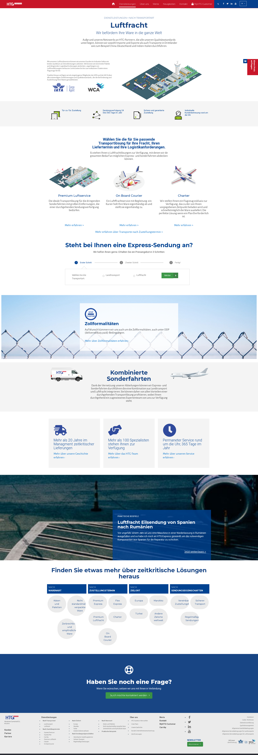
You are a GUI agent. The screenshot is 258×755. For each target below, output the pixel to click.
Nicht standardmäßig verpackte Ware (114, 726)
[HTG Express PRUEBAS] (14, 4)
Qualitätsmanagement (247, 725)
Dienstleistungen (49, 717)
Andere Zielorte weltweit (81, 731)
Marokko (76, 726)
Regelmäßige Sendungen (81, 741)
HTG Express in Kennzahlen (139, 720)
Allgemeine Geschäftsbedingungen (243, 728)
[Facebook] (223, 4)
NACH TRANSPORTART (141, 18)
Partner (7, 733)
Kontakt (163, 721)
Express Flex (47, 735)
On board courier (49, 744)
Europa (76, 724)
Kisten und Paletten (109, 724)
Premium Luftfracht (50, 739)
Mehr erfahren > (74, 225)
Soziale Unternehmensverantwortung (142, 731)
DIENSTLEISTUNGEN (115, 18)
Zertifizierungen (136, 734)
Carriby (46, 737)
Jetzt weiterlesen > (195, 551)
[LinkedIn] (231, 4)
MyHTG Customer (168, 724)
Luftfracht (141, 275)
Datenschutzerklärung (247, 722)
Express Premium (49, 732)
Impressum (250, 717)
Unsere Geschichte (136, 727)
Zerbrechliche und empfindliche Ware (114, 728)
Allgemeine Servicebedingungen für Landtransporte (238, 731)
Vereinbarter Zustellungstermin (83, 737)
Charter (46, 741)
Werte (162, 717)
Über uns (134, 717)
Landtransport (113, 275)
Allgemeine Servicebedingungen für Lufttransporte (238, 734)
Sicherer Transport (79, 739)
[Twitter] (227, 4)
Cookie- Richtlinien (248, 720)
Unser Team (134, 724)
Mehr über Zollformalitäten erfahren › (107, 340)
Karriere (8, 737)
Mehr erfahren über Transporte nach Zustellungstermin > (129, 231)
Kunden (7, 730)
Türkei (75, 728)
